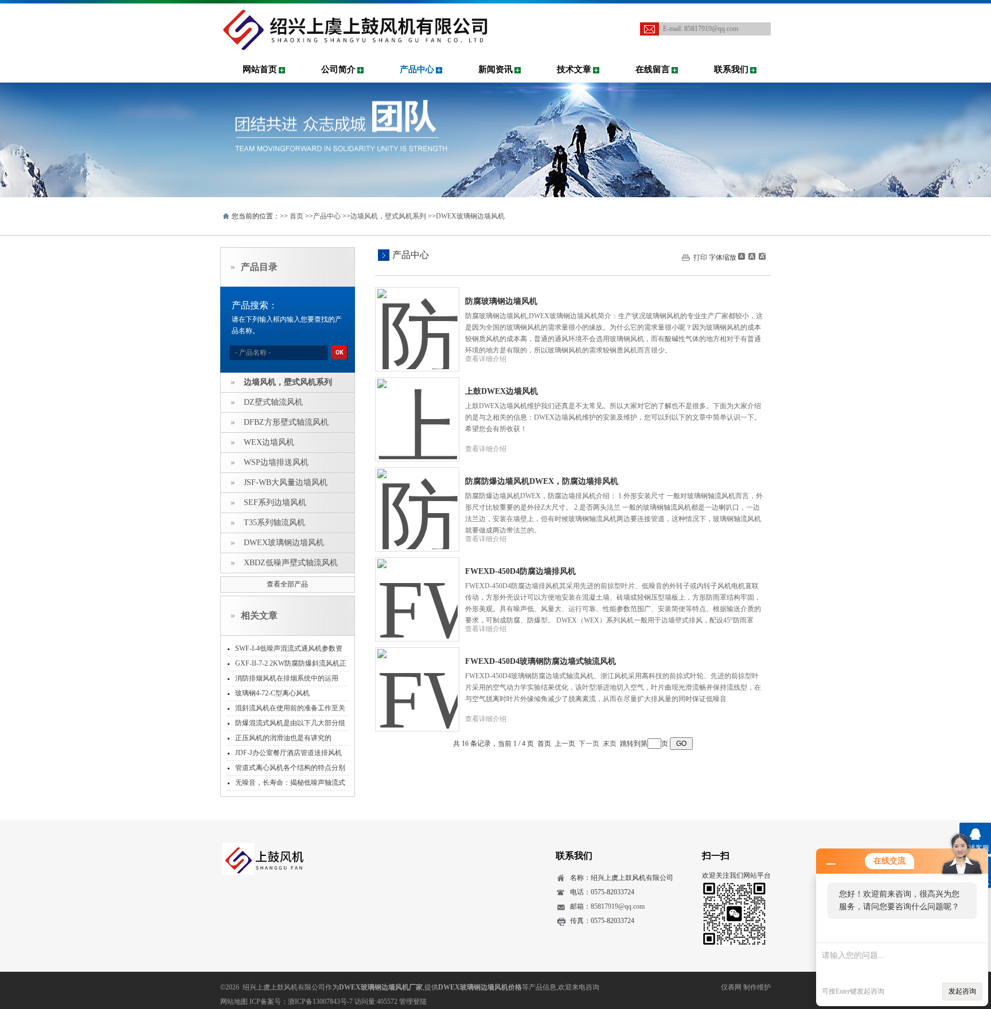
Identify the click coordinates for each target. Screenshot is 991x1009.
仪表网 (731, 987)
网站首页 (260, 69)
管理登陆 (413, 1002)
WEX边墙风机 (269, 442)
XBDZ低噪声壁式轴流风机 (291, 562)
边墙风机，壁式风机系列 (388, 216)
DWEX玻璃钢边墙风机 (470, 216)
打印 (700, 257)
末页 (610, 744)
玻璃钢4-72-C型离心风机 (272, 693)
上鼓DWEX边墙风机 (501, 391)
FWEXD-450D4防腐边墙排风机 (520, 571)
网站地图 (234, 1002)
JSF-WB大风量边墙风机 (285, 482)
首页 (296, 216)
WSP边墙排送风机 (276, 462)
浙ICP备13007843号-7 (320, 1002)
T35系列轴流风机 (274, 522)
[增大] (761, 256)
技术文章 (574, 69)
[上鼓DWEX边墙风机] (417, 410)
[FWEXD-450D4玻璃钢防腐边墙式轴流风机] (417, 680)
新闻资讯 (495, 69)
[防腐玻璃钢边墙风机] (417, 320)
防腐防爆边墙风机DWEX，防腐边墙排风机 (541, 481)
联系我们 (731, 69)
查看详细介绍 (485, 359)
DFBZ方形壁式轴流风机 (286, 422)
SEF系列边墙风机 (275, 502)
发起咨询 (962, 991)
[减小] (741, 256)
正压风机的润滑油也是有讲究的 (283, 738)
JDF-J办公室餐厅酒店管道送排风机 (288, 753)
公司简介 (338, 69)
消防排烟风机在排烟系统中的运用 (286, 678)
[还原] (751, 256)
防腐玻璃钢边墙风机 (501, 301)
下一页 (589, 744)
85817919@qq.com (711, 29)
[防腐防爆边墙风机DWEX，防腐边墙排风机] (417, 500)
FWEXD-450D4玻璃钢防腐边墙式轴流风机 (540, 661)
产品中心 (417, 69)
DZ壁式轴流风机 (273, 402)
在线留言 (652, 69)
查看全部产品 (287, 584)
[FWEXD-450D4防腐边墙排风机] (417, 590)
